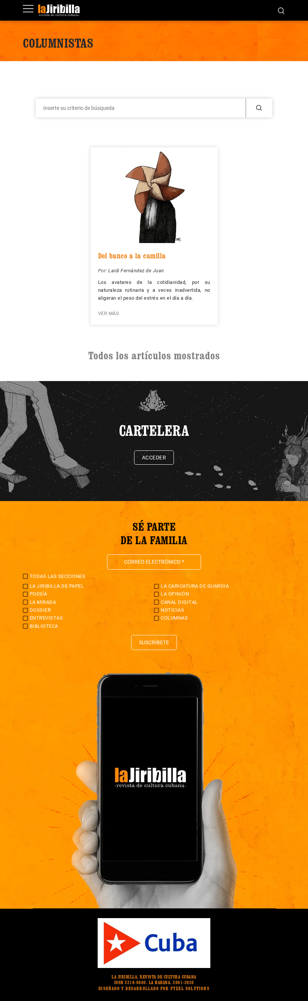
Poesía (38, 594)
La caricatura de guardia (195, 586)
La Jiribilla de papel (57, 586)
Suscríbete (154, 642)
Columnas (174, 618)
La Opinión (175, 594)
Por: (103, 270)
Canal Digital (179, 602)
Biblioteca (44, 626)
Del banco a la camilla (132, 255)
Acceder (154, 458)
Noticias (172, 610)
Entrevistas (46, 618)
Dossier (40, 610)
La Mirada (43, 602)
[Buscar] (281, 10)
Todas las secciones (58, 576)
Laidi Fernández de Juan (136, 270)
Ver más (108, 313)
